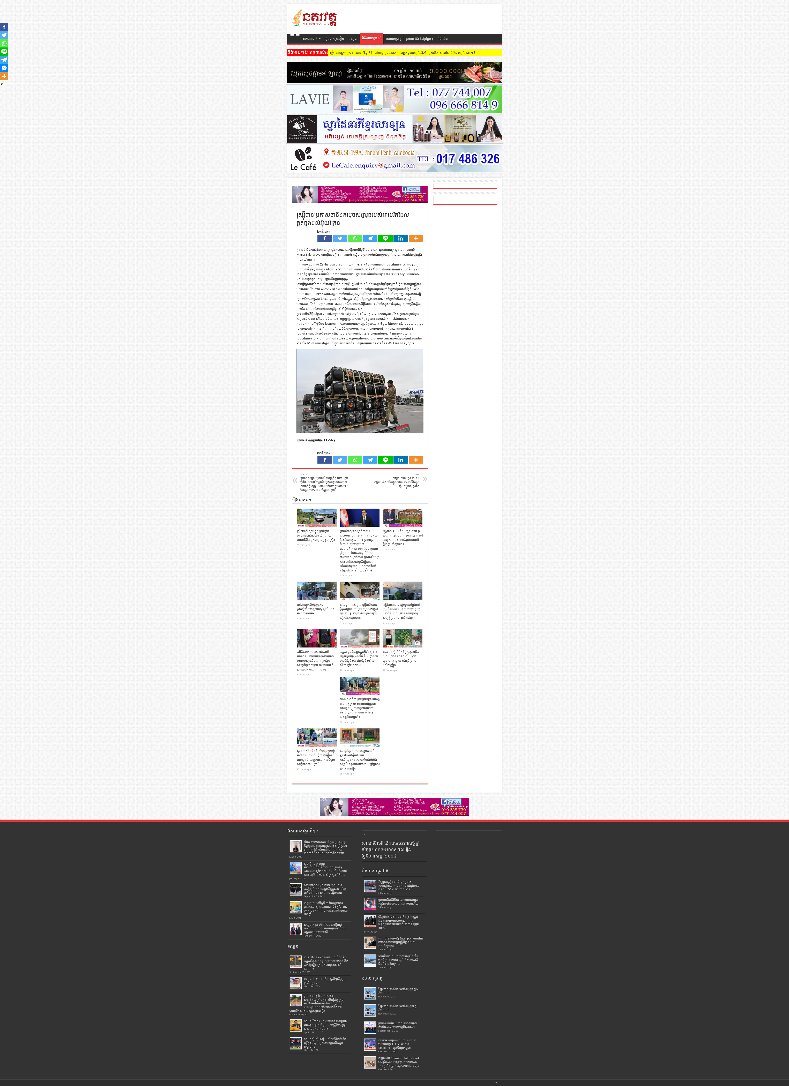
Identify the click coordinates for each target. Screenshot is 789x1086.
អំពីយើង (442, 39)
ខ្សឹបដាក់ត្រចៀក (334, 39)
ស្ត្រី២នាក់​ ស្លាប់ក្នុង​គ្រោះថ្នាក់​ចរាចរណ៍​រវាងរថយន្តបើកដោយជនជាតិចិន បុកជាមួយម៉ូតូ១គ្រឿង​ (316, 535)
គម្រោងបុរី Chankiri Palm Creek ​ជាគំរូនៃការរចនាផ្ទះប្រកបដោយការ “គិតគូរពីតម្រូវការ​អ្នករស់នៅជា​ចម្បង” (399, 1062)
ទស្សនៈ (353, 39)
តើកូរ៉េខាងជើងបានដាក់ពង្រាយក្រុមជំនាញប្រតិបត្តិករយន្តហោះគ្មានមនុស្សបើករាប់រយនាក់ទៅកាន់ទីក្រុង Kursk (398, 922)
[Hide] (1, 84)
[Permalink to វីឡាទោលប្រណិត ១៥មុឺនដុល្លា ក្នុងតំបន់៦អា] (370, 993)
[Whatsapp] (355, 238)
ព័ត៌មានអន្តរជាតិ (371, 38)
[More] (416, 238)
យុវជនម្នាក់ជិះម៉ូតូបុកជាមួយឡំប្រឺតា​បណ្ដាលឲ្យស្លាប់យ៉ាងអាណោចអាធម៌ (316, 609)
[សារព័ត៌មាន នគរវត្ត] (315, 24)
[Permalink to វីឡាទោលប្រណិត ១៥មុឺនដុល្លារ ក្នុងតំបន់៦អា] (370, 1010)
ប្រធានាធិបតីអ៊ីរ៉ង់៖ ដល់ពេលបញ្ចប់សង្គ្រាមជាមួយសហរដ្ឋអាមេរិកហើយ (398, 901)
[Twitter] (340, 238)
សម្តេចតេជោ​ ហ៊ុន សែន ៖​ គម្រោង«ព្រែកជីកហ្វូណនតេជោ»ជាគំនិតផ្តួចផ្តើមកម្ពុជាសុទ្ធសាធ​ (397, 480)
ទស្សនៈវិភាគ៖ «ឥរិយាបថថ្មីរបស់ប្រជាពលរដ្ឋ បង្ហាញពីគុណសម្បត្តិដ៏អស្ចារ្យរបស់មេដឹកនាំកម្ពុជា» (325, 1025)
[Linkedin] (400, 238)
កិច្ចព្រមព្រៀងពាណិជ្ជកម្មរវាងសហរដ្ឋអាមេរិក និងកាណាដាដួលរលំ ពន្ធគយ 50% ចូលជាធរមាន (399, 885)
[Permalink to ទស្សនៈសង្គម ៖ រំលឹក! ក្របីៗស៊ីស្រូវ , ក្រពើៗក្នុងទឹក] (295, 983)
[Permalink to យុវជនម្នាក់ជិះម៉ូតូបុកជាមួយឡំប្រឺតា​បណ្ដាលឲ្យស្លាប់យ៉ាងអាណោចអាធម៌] (317, 591)
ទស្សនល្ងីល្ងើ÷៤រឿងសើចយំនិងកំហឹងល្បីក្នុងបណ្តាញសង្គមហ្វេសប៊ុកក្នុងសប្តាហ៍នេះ (325, 1042)
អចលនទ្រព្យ (393, 39)
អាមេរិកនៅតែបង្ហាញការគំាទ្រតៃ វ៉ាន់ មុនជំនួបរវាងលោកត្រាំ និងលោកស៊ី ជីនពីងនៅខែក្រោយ (398, 960)
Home (295, 39)
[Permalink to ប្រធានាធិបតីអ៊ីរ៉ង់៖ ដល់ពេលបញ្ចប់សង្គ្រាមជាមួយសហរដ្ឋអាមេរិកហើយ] (370, 904)
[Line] (385, 238)
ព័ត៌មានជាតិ (310, 39)
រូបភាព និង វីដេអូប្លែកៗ (419, 39)
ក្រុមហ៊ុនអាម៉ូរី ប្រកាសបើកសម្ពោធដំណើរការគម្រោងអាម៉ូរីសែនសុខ (397, 1025)
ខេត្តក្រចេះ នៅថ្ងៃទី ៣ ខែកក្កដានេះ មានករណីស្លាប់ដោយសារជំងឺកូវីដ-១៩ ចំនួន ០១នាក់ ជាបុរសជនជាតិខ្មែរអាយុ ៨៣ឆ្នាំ (326, 908)
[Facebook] (324, 238)
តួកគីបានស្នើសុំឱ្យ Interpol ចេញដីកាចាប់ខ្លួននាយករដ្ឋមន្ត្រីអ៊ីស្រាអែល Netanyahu (400, 942)
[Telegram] (370, 238)
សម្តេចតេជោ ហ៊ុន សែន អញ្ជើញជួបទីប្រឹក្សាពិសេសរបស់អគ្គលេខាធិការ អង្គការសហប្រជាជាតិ (324, 928)
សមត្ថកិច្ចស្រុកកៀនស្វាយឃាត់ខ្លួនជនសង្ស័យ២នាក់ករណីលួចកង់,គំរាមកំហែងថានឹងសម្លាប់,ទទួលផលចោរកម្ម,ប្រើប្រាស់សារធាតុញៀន (360, 759)
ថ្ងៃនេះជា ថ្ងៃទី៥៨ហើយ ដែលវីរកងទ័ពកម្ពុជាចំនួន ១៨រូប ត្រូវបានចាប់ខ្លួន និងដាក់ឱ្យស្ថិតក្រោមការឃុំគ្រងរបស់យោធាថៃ (326, 963)
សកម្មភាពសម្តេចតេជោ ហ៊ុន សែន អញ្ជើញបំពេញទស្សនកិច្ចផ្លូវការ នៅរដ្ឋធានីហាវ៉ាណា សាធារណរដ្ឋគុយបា (325, 888)
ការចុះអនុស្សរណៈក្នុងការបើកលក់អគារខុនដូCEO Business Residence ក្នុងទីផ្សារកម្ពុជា (397, 1044)
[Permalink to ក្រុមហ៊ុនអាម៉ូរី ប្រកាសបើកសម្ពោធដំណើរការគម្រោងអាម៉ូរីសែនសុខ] (370, 1027)
